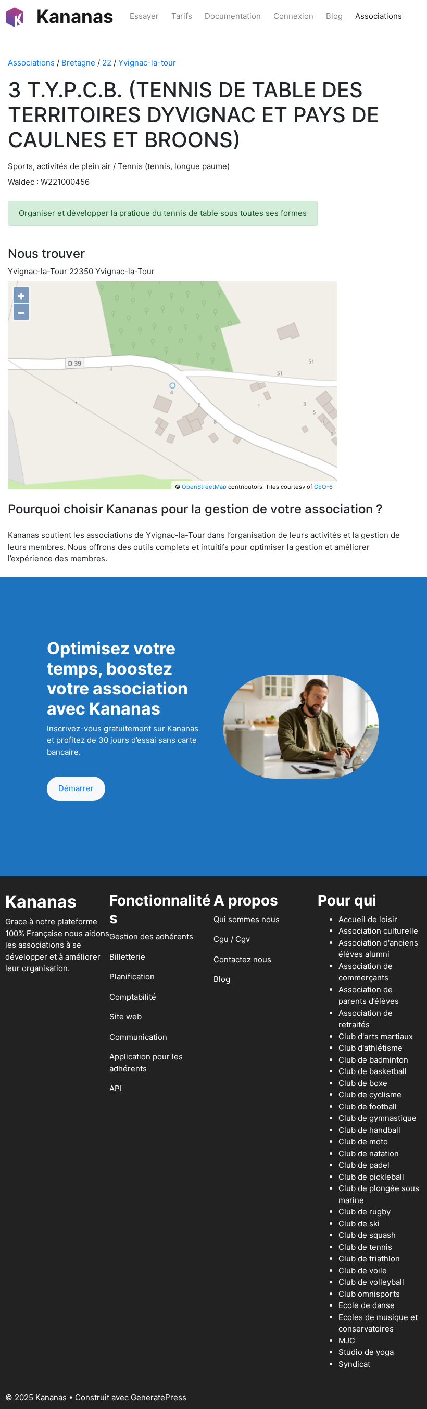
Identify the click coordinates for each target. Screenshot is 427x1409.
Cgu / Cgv (232, 939)
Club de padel (364, 1165)
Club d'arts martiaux (375, 1036)
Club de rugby (364, 1212)
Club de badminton (373, 1060)
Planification (132, 976)
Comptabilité (132, 997)
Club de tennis (365, 1247)
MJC (346, 1341)
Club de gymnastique (377, 1118)
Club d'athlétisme (370, 1048)
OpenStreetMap (204, 486)
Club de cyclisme (369, 1095)
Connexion (293, 16)
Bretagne (78, 63)
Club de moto (363, 1141)
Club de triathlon (369, 1258)
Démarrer (76, 788)
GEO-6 (323, 486)
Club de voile (362, 1270)
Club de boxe (362, 1083)
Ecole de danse (366, 1305)
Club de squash (367, 1235)
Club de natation (368, 1153)
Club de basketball (372, 1071)
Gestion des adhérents (151, 936)
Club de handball (369, 1130)
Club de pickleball (371, 1177)
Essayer (144, 16)
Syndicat (354, 1364)
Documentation (233, 16)
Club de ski (359, 1224)
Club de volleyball (371, 1282)
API (115, 1088)
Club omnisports (369, 1294)
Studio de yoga (366, 1352)
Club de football (367, 1106)
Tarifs (181, 16)
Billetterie (127, 957)
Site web (125, 1017)
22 (106, 63)
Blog (334, 16)
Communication (138, 1037)
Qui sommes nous (247, 919)
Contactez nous (242, 959)
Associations (378, 16)
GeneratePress (158, 1397)
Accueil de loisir (367, 919)
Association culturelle (378, 931)
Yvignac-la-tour (147, 63)
